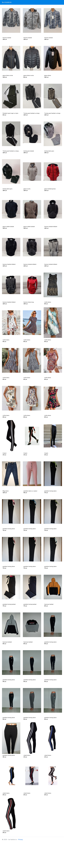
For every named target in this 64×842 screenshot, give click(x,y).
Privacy (20, 839)
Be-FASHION (6, 2)
